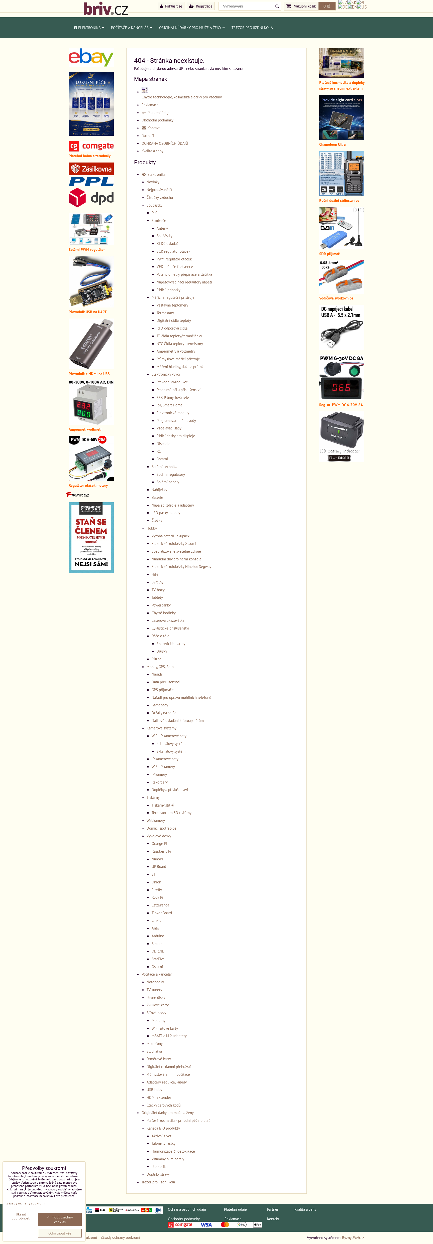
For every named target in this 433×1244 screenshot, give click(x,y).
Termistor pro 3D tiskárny (171, 812)
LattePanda (160, 904)
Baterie (157, 497)
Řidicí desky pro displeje (176, 435)
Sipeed (157, 943)
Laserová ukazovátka (168, 620)
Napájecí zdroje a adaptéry (173, 505)
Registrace (203, 6)
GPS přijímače (163, 689)
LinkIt (156, 920)
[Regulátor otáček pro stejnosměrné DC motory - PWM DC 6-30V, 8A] (341, 398)
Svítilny (157, 581)
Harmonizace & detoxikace (173, 1151)
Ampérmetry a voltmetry (176, 351)
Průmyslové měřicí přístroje (178, 358)
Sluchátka (154, 1051)
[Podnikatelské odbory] (91, 571)
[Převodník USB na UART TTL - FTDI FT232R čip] (91, 305)
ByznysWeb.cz (353, 1237)
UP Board (159, 866)
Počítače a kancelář (130, 27)
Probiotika (159, 1166)
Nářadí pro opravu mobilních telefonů (181, 697)
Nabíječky (159, 489)
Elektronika (89, 27)
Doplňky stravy (158, 1174)
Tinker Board (162, 912)
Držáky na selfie (164, 712)
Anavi (156, 927)
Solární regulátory (171, 474)
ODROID (158, 951)
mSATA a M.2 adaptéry (169, 1035)
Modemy (158, 1020)
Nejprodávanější (159, 189)
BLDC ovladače (168, 243)
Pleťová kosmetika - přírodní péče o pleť (178, 1120)
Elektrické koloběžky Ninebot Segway (181, 566)
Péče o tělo (160, 635)
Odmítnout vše (59, 1233)
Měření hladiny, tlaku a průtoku (181, 366)
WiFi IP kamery (163, 766)
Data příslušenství (166, 681)
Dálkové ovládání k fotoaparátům (178, 720)
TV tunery (154, 989)
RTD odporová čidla (172, 328)
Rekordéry (160, 782)
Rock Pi (157, 897)
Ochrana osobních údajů (187, 1209)
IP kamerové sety (165, 758)
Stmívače (159, 220)
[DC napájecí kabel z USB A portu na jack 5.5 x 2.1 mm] (341, 348)
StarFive (158, 958)
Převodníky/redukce (172, 381)
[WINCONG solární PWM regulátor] (91, 243)
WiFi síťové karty (165, 1028)
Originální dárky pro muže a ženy (190, 27)
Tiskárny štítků (163, 805)
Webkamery (156, 820)
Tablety (157, 597)
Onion (156, 881)
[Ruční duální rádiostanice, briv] (341, 194)
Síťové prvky (156, 1012)
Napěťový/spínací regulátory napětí (184, 281)
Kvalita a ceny (152, 150)
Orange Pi (159, 843)
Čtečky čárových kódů (164, 1105)
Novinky (153, 181)
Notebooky (155, 981)
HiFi (155, 574)
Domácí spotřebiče (161, 828)
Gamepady (160, 704)
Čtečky (157, 520)
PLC (155, 212)
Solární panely (168, 481)
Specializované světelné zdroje (176, 551)
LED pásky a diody (166, 512)
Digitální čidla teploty (174, 320)
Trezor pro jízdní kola (252, 27)
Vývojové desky (159, 835)
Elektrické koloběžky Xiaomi (174, 543)
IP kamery (159, 774)
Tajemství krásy (163, 1143)
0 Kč (327, 6)
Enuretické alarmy (171, 643)
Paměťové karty (159, 1058)
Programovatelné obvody (176, 420)
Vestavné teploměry (172, 304)
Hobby (152, 528)
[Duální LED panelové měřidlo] (91, 423)
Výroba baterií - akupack (170, 535)
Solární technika (164, 466)
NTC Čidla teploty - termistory (180, 343)
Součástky (154, 205)
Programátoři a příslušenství (178, 389)
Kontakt (153, 127)
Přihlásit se (173, 6)
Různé (157, 658)
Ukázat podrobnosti (21, 1216)
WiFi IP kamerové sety (169, 735)
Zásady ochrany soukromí (120, 1237)
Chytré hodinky (164, 612)
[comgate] (91, 149)
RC (159, 451)
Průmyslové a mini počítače (168, 1074)
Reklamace (150, 104)
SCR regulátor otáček (173, 251)
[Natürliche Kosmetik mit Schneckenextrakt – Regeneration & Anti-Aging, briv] (91, 65)
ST (154, 874)
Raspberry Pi (161, 851)
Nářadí (157, 674)
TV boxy (158, 589)
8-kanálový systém (171, 751)
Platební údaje (158, 112)
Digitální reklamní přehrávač (169, 1066)
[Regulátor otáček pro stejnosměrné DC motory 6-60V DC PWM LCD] (91, 479)
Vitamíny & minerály (168, 1158)
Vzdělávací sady (169, 427)
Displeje (163, 443)
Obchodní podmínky (157, 119)
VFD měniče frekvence (175, 266)
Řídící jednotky (168, 289)
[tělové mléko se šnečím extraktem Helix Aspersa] (91, 134)
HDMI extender (159, 1097)
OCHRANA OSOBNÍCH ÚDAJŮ (165, 143)
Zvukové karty (158, 1004)
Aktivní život (161, 1135)
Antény (162, 228)
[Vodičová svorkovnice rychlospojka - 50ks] (341, 292)
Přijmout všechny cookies (60, 1219)
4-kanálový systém (171, 743)
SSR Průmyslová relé (173, 397)
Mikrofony (155, 1043)
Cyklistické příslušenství (170, 628)
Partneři (148, 135)
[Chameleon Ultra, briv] (341, 138)
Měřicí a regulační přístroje (173, 297)
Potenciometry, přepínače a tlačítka (184, 274)
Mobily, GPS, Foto (160, 666)
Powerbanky (161, 604)
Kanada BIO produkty (163, 1128)
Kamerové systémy (161, 727)
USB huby (154, 1089)
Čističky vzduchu (160, 197)
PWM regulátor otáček (174, 258)
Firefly (157, 889)
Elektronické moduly (173, 412)
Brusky (162, 651)
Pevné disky (156, 997)
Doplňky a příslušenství (170, 789)
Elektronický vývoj (166, 374)
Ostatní (162, 458)
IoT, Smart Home (169, 404)
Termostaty (165, 312)
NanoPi (157, 858)
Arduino (158, 935)
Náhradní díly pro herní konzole (176, 558)
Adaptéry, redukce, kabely (167, 1081)
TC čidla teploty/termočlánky (179, 335)
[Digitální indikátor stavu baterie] (341, 460)
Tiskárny (153, 797)
